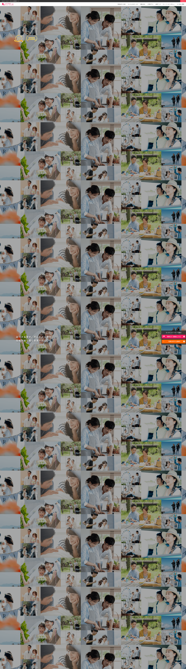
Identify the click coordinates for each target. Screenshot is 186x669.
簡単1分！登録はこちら (174, 337)
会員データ (158, 4)
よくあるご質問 (180, 4)
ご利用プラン (150, 4)
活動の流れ (142, 4)
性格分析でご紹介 (122, 4)
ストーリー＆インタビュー (169, 4)
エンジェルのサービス (133, 4)
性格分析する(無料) (174, 341)
